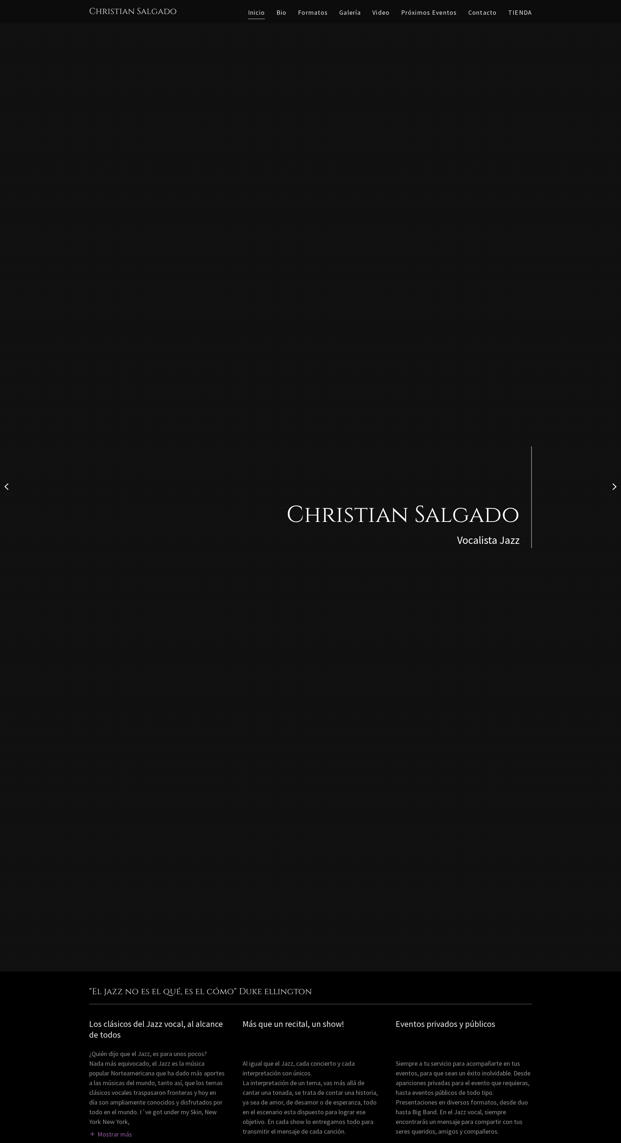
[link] (133, 12)
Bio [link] (281, 12)
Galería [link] (350, 12)
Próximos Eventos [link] (429, 12)
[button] (110, 1133)
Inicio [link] (256, 12)
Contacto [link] (482, 12)
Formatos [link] (313, 12)
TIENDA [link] (520, 12)
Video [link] (381, 12)
